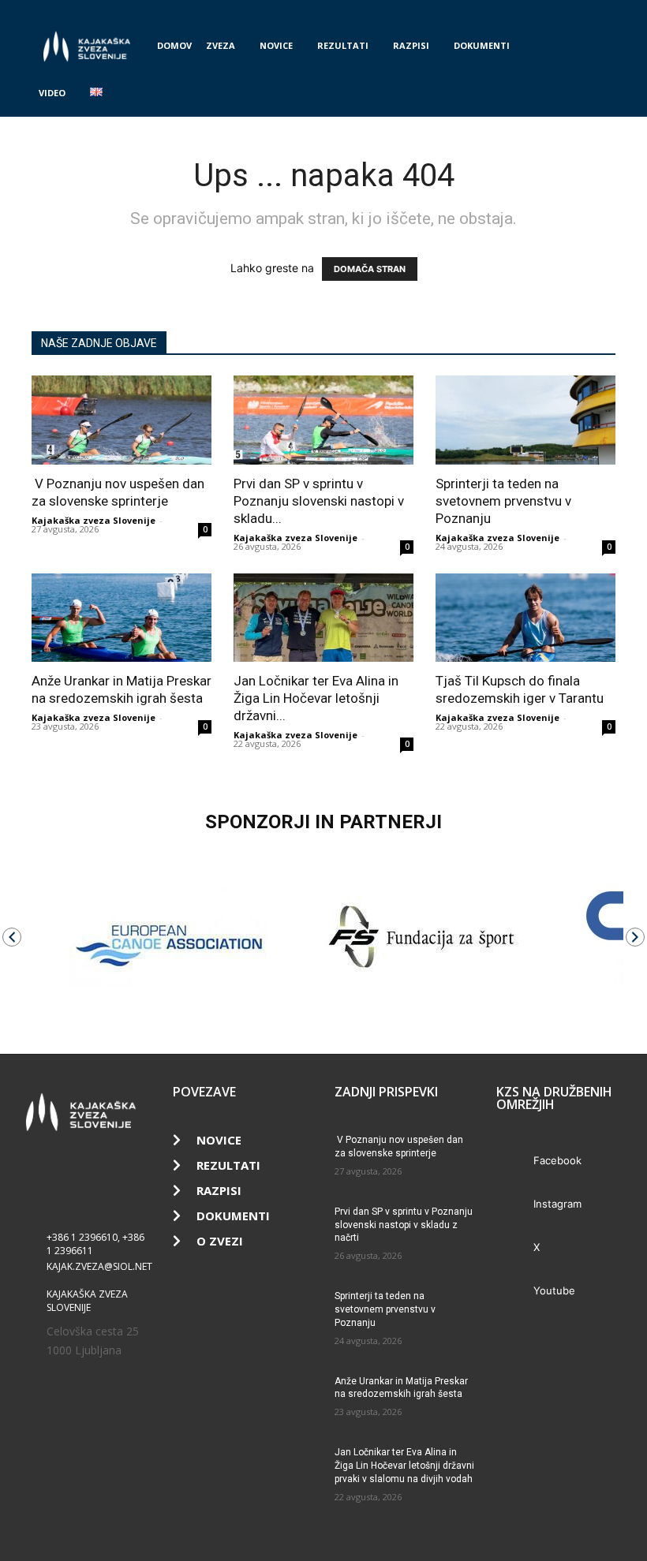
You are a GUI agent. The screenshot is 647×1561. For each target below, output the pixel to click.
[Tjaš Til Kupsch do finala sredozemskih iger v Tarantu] (525, 618)
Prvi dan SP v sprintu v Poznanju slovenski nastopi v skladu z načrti (404, 1225)
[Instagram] (551, 11)
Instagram (557, 1203)
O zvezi (219, 1241)
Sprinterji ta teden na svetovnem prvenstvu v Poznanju (503, 501)
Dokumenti (482, 45)
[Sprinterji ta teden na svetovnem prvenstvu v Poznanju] (525, 420)
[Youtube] (603, 11)
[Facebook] (525, 11)
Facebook (557, 1160)
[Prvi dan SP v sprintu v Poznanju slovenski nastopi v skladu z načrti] (323, 420)
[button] (596, 46)
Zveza (220, 45)
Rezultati (342, 45)
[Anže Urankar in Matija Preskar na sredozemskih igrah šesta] (121, 618)
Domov (174, 45)
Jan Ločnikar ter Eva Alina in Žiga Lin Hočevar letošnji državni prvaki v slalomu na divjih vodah (404, 1465)
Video (52, 93)
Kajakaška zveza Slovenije (93, 520)
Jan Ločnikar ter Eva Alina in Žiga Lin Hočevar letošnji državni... (316, 698)
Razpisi (411, 45)
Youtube (554, 1290)
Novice (276, 45)
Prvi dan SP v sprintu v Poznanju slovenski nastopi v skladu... (319, 501)
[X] (577, 11)
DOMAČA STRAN (370, 268)
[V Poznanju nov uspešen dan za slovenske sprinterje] (121, 420)
